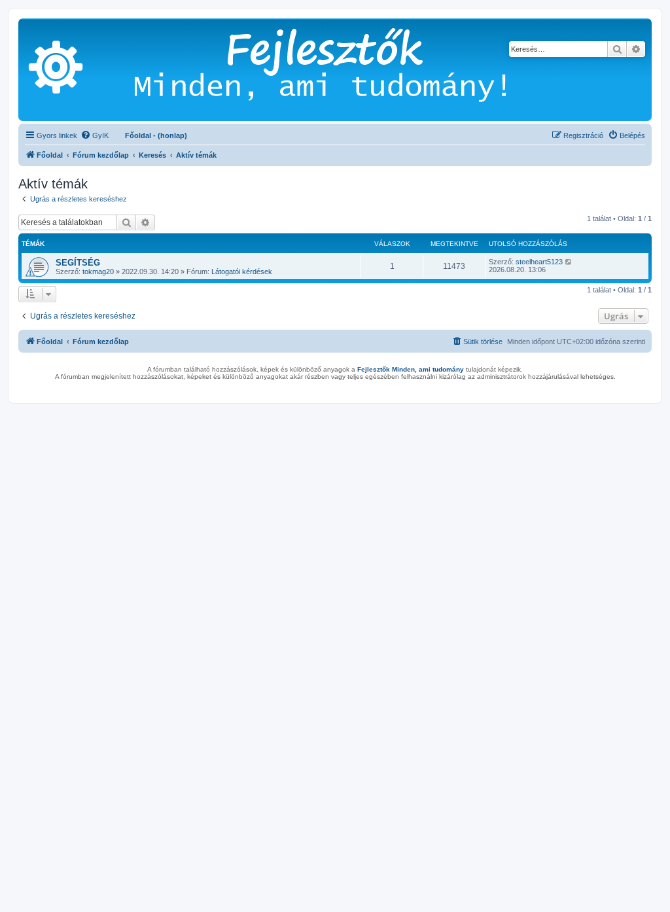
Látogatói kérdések (241, 271)
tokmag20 (98, 271)
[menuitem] (94, 135)
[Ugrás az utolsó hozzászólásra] (569, 262)
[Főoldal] (340, 70)
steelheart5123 (539, 262)
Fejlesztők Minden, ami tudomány (410, 369)
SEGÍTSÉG (78, 263)
